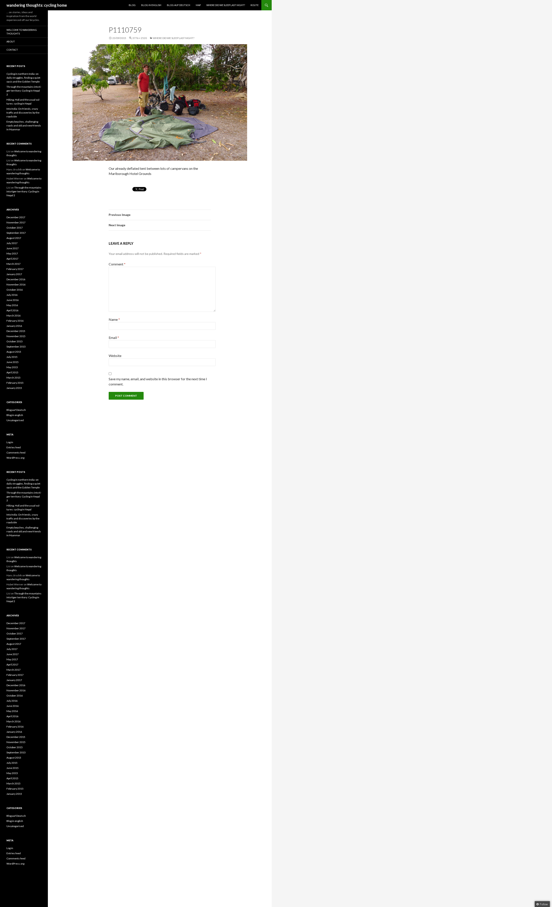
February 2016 (15, 320)
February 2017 (15, 269)
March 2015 (13, 377)
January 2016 (14, 325)
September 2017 (16, 232)
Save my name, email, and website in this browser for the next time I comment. (158, 381)
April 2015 (12, 372)
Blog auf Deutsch (178, 5)
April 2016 (12, 310)
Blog (132, 5)
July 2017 (11, 243)
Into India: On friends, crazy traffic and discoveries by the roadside (22, 112)
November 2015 (15, 336)
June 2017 (12, 248)
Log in (9, 442)
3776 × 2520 (139, 38)
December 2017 (15, 217)
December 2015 (15, 331)
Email (114, 337)
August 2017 (13, 238)
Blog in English (151, 5)
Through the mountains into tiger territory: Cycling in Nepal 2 (23, 90)
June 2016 (12, 300)
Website (115, 356)
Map (198, 5)
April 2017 (12, 258)
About (10, 41)
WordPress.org (15, 457)
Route (255, 5)
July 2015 (11, 356)
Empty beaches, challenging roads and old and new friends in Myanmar (23, 125)
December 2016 (15, 279)
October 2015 (14, 341)
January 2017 (14, 274)
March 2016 (13, 315)
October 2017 (14, 227)
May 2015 (12, 367)
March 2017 (13, 263)
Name (114, 319)
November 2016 (15, 284)
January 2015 (14, 388)
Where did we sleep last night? (225, 5)
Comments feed (15, 452)
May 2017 (12, 253)
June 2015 (12, 362)
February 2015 (15, 382)
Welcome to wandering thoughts (21, 31)
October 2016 (14, 289)
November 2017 (15, 222)
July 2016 (11, 294)
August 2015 (13, 351)
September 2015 (16, 346)
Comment (117, 264)
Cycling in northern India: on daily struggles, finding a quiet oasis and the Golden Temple (23, 77)
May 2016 (12, 305)
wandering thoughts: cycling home (36, 5)
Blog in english (14, 415)
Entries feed (13, 447)
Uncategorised (15, 420)
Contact (12, 49)
